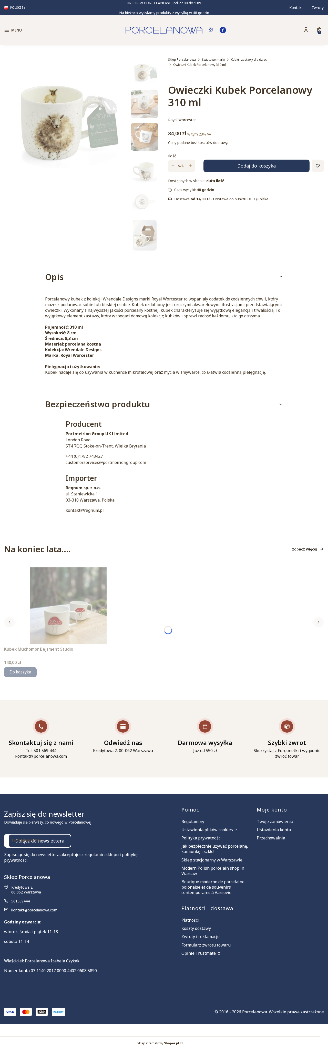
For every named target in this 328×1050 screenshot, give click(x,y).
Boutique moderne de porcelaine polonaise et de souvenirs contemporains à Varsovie (212, 887)
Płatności (190, 920)
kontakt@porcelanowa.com (34, 910)
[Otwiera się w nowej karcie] (210, 30)
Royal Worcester (182, 119)
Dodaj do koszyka (256, 166)
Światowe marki (213, 59)
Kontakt (296, 7)
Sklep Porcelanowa (182, 59)
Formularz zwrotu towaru (206, 945)
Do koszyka (20, 672)
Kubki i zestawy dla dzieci (249, 59)
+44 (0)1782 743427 (84, 456)
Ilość (172, 155)
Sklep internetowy (158, 1043)
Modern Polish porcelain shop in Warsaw (212, 870)
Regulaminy (192, 821)
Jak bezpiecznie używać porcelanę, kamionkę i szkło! (214, 848)
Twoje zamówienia (275, 821)
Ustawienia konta (274, 830)
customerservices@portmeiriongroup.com (106, 462)
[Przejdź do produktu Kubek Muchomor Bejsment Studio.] (68, 605)
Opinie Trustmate (199, 953)
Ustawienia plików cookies (207, 830)
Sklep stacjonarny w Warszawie (211, 860)
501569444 (20, 901)
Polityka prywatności (201, 838)
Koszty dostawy (196, 928)
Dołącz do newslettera (39, 841)
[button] (42, 30)
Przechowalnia (271, 838)
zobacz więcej (304, 549)
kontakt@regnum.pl (85, 510)
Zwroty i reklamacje (200, 936)
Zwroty (318, 7)
